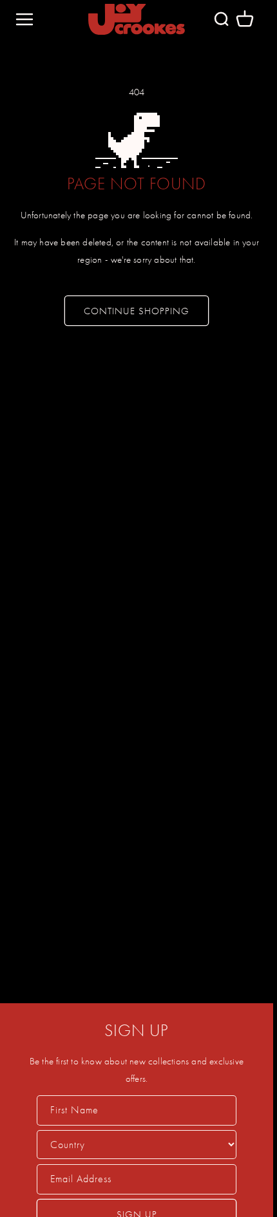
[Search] (221, 19)
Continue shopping (136, 311)
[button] (245, 19)
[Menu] (24, 19)
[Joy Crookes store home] (136, 19)
